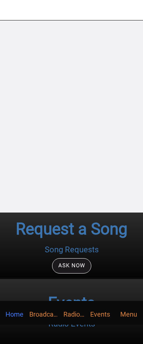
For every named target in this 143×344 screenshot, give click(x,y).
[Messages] (133, 10)
